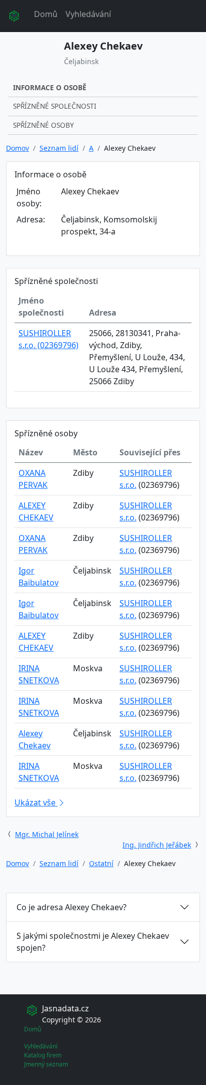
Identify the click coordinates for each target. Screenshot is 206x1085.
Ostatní (101, 863)
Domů (46, 14)
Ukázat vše (36, 802)
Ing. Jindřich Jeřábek (156, 845)
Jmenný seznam (46, 1064)
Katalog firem (43, 1055)
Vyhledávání (88, 14)
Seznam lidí (59, 148)
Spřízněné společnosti (54, 106)
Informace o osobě (49, 87)
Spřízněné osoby (43, 125)
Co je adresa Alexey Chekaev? (71, 907)
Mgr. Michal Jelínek (46, 834)
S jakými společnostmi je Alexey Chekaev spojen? (92, 941)
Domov (17, 148)
